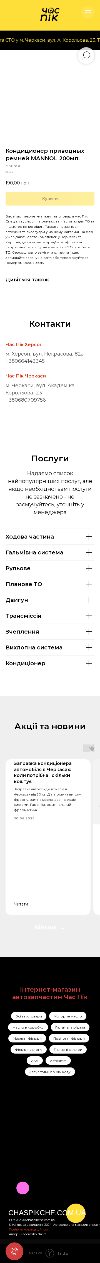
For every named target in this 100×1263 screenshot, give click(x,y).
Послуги (41, 1115)
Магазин (42, 1129)
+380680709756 (26, 400)
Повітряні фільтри (69, 1038)
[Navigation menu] (88, 12)
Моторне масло (68, 1016)
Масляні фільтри (27, 1038)
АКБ (34, 1061)
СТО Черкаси (72, 1134)
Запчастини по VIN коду (50, 1072)
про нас (41, 1122)
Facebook (18, 1124)
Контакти (42, 1137)
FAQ (37, 1151)
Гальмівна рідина (70, 1027)
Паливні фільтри (68, 1049)
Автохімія (58, 1061)
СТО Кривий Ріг (75, 1125)
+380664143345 (25, 361)
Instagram (19, 1115)
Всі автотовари (29, 1016)
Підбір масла (71, 1145)
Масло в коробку (28, 1027)
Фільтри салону (28, 1049)
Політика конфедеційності (29, 1229)
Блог (37, 1144)
